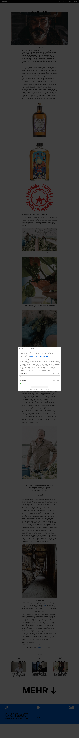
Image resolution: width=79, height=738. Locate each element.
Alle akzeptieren (44, 386)
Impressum (41, 389)
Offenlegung (46, 389)
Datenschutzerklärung (34, 389)
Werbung (24, 384)
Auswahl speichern (35, 386)
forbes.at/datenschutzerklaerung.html (39, 356)
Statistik (24, 377)
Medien (24, 380)
